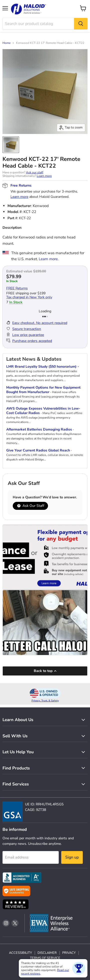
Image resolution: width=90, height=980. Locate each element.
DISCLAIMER (47, 953)
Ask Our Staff (33, 505)
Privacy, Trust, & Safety (45, 700)
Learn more (44, 176)
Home (6, 43)
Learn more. (48, 258)
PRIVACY (69, 953)
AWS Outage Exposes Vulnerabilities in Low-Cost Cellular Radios (43, 410)
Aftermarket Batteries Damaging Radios (39, 429)
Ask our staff (34, 172)
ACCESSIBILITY (20, 953)
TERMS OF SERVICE (45, 958)
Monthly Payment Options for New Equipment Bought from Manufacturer (43, 389)
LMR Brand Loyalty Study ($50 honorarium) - (42, 366)
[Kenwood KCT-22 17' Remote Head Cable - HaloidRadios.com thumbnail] (11, 145)
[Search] (81, 23)
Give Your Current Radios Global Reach (38, 450)
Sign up (72, 857)
